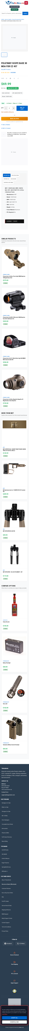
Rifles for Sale (5, 807)
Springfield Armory (6, 867)
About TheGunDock (6, 880)
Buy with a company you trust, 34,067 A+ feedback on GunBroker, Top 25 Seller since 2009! (17, 134)
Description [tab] (7, 175)
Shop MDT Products (6, 69)
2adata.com (21, 1027)
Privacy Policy (5, 931)
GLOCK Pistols (5, 850)
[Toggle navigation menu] (26, 3)
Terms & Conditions (6, 926)
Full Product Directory (7, 837)
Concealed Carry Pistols (7, 824)
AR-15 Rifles (5, 815)
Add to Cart (22, 108)
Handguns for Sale (6, 803)
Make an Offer (14, 118)
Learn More (4, 1014)
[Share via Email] (6, 78)
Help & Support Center (7, 918)
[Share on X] (14, 78)
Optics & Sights (8, 19)
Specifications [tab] (15, 175)
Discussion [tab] (13, 178)
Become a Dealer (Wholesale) (9, 884)
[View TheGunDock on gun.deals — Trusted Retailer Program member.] (14, 1004)
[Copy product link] (18, 78)
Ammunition (5, 828)
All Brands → (5, 871)
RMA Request (5, 914)
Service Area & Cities (7, 905)
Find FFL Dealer (5, 901)
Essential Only (14, 1022)
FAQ (3, 897)
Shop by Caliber (5, 832)
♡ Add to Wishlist (5, 124)
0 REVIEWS (13, 72)
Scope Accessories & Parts (18, 19)
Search (25, 13)
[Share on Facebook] (10, 78)
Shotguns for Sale (6, 811)
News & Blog (5, 841)
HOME (2, 19)
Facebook (9, 943)
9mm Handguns (5, 820)
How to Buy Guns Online (7, 892)
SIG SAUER (4, 854)
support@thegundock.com (8, 795)
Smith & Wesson (5, 858)
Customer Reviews (6, 888)
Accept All (14, 1018)
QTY (2, 108)
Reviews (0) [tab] (6, 178)
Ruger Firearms (5, 862)
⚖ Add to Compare (6, 128)
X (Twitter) (22, 943)
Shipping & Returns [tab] (8, 182)
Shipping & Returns (6, 909)
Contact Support (6, 922)
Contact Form (4, 792)
